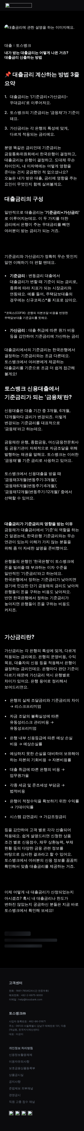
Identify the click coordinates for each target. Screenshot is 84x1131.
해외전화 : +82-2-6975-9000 (26, 995)
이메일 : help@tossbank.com (25, 999)
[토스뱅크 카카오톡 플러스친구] (17, 1113)
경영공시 (15, 1095)
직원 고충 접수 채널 (22, 1101)
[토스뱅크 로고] (18, 5)
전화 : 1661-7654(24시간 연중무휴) (29, 990)
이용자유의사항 (19, 1061)
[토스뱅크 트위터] (30, 1113)
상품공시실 (16, 1075)
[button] (76, 5)
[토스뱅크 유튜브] (11, 1113)
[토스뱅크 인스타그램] (24, 1113)
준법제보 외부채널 (21, 1088)
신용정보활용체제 (20, 1054)
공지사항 (15, 1081)
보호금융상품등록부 (22, 1068)
